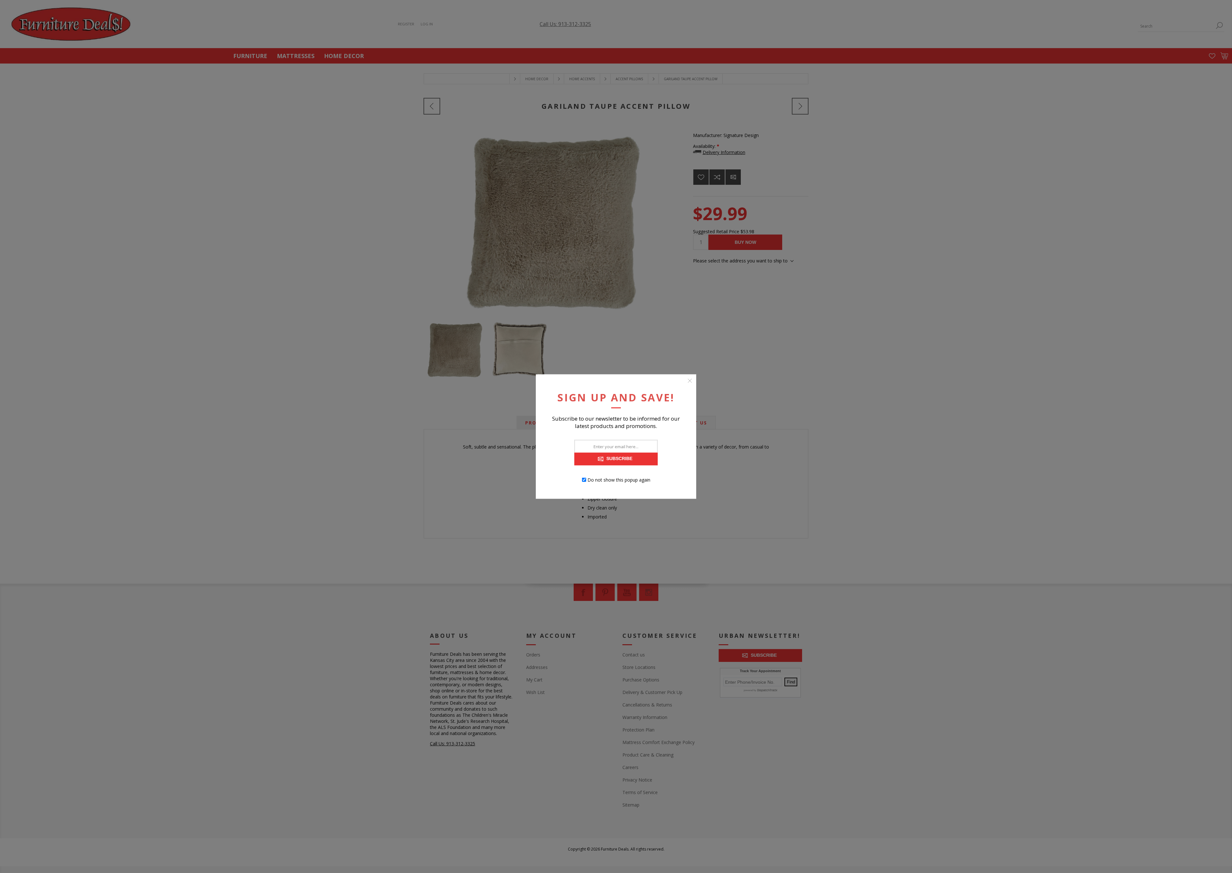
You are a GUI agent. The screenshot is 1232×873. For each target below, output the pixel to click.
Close (689, 380)
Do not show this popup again (618, 480)
